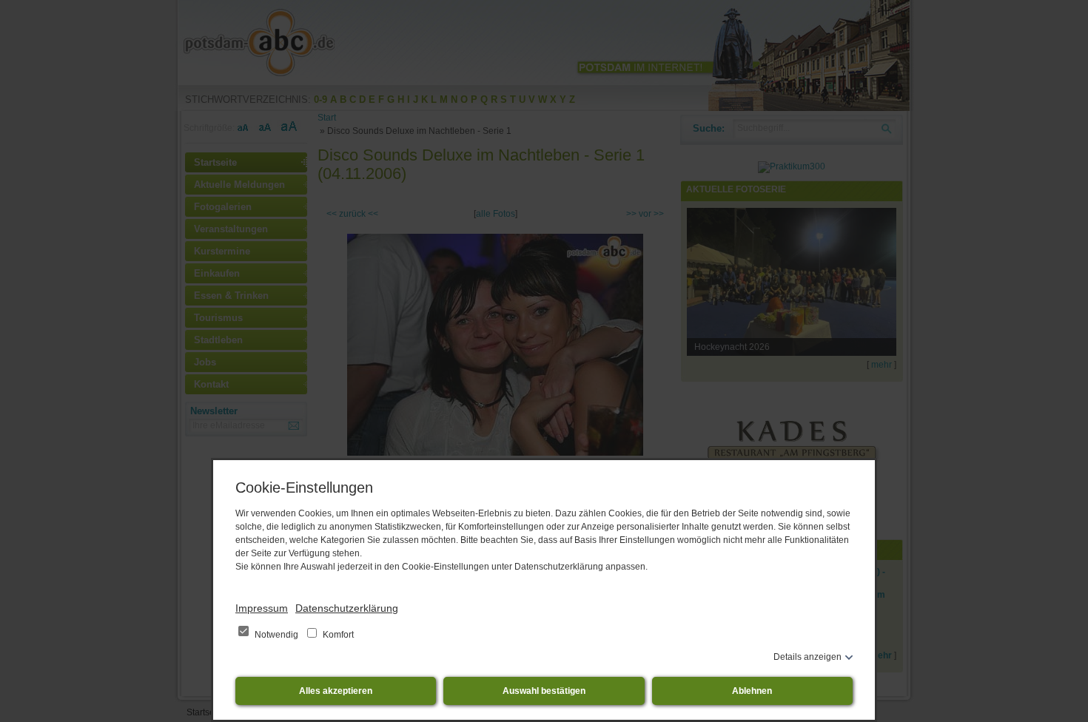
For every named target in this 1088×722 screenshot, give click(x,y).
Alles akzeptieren (335, 691)
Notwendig (276, 635)
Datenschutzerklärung (346, 608)
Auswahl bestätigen (544, 691)
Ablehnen (752, 691)
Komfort (337, 635)
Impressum (261, 608)
